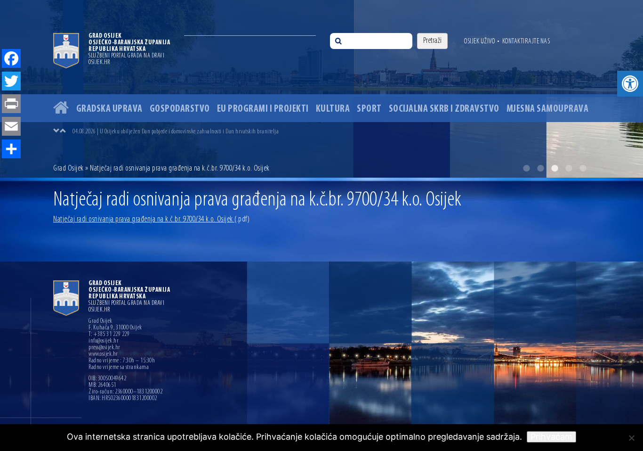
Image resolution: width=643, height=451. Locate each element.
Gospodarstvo (180, 109)
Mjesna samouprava (547, 109)
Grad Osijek (69, 168)
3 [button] (554, 168)
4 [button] (568, 168)
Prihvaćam (551, 437)
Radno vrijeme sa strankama (118, 367)
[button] (630, 84)
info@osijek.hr (103, 341)
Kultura (333, 109)
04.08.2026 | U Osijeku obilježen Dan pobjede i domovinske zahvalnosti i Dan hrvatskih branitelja (175, 131)
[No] (631, 438)
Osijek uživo (479, 41)
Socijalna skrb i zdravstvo (444, 109)
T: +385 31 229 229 (108, 334)
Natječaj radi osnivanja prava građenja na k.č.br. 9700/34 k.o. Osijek (151, 219)
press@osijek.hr (104, 347)
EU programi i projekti (263, 109)
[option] (321, 89)
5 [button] (582, 168)
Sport (369, 109)
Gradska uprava (109, 109)
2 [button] (540, 168)
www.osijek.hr (103, 354)
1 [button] (526, 168)
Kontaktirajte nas (526, 41)
